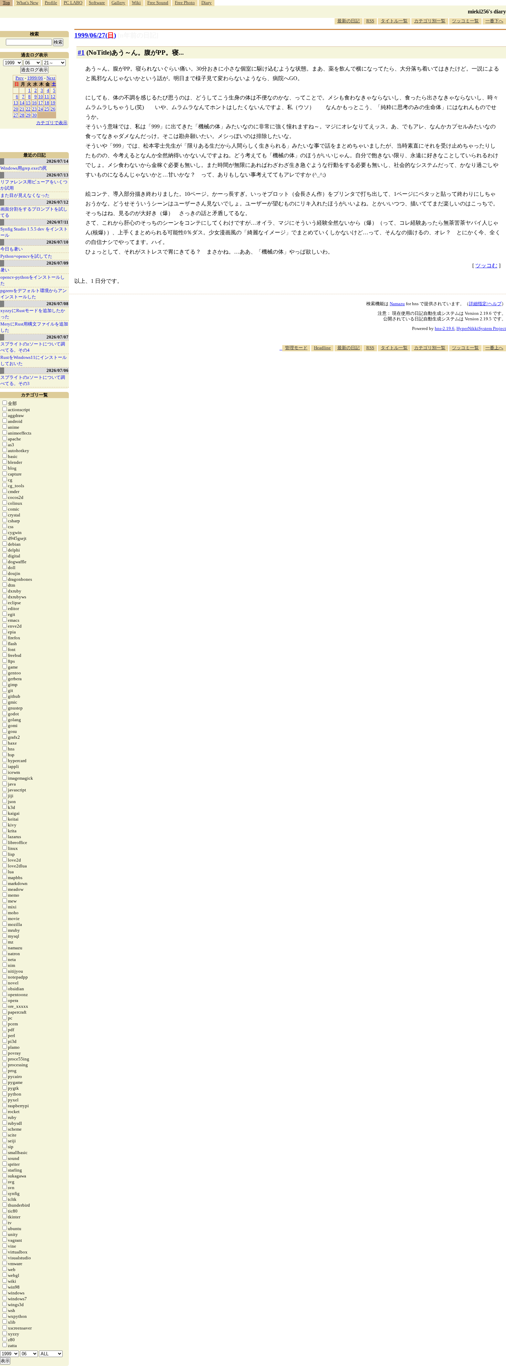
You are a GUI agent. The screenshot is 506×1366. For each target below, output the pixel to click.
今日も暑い (11, 249)
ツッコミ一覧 (465, 20)
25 (46, 108)
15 (28, 102)
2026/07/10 (57, 242)
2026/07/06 (57, 370)
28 (22, 115)
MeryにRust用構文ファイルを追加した (34, 327)
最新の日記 (348, 20)
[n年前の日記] (138, 35)
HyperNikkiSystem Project (481, 328)
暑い (4, 270)
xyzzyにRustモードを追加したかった (32, 313)
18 (46, 102)
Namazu (397, 303)
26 (53, 108)
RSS (370, 20)
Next (50, 78)
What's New (27, 2)
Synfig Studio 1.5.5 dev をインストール (34, 232)
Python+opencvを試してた (26, 256)
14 (22, 102)
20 (15, 108)
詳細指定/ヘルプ (485, 303)
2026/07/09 (57, 263)
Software (97, 2)
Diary (206, 2)
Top (6, 2)
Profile (51, 2)
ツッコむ (486, 265)
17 (40, 102)
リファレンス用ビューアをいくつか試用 (33, 185)
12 (53, 96)
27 (15, 115)
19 (53, 102)
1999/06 (35, 78)
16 (34, 102)
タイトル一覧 (394, 20)
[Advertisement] (380, 372)
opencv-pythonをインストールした (32, 280)
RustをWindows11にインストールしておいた (33, 360)
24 (40, 108)
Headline (322, 347)
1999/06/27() (95, 35)
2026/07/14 (57, 161)
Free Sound (157, 2)
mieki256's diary (487, 11)
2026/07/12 (57, 202)
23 (34, 108)
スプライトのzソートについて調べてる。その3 (32, 380)
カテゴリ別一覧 (429, 20)
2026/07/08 (57, 303)
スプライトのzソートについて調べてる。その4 (32, 347)
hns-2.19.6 (444, 328)
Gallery (118, 2)
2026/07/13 (57, 175)
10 (40, 96)
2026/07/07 (57, 337)
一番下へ (494, 20)
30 (34, 115)
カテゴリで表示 (51, 122)
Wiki (136, 2)
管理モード (296, 347)
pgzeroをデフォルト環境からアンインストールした (33, 293)
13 (15, 102)
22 (28, 108)
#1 (81, 52)
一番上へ (494, 347)
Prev (19, 78)
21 (22, 108)
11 (46, 96)
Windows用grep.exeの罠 (23, 168)
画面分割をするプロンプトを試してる (33, 212)
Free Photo (185, 2)
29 (28, 115)
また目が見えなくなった (25, 195)
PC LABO (73, 2)
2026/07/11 (57, 222)
